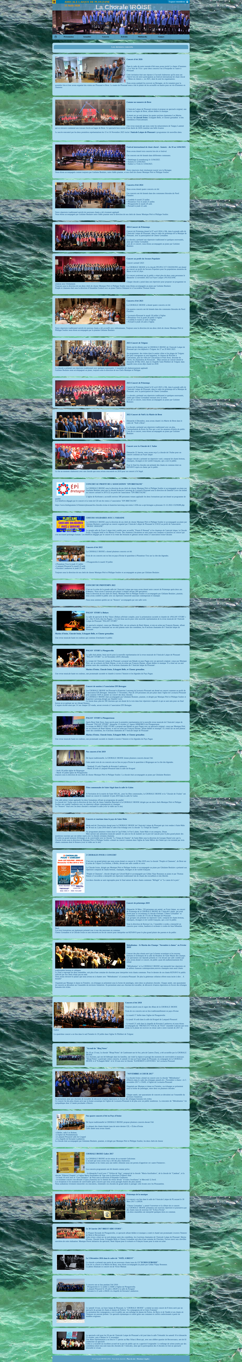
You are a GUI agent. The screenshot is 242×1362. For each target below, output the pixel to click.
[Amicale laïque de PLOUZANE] (54, 1)
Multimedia (142, 37)
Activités (124, 37)
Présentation (69, 37)
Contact (161, 37)
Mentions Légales (143, 1359)
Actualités (87, 37)
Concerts (105, 37)
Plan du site (131, 1359)
